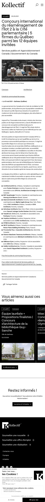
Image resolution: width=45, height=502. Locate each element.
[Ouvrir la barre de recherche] (37, 4)
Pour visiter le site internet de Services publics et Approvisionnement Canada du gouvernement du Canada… (22, 263)
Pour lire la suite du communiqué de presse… (17, 255)
